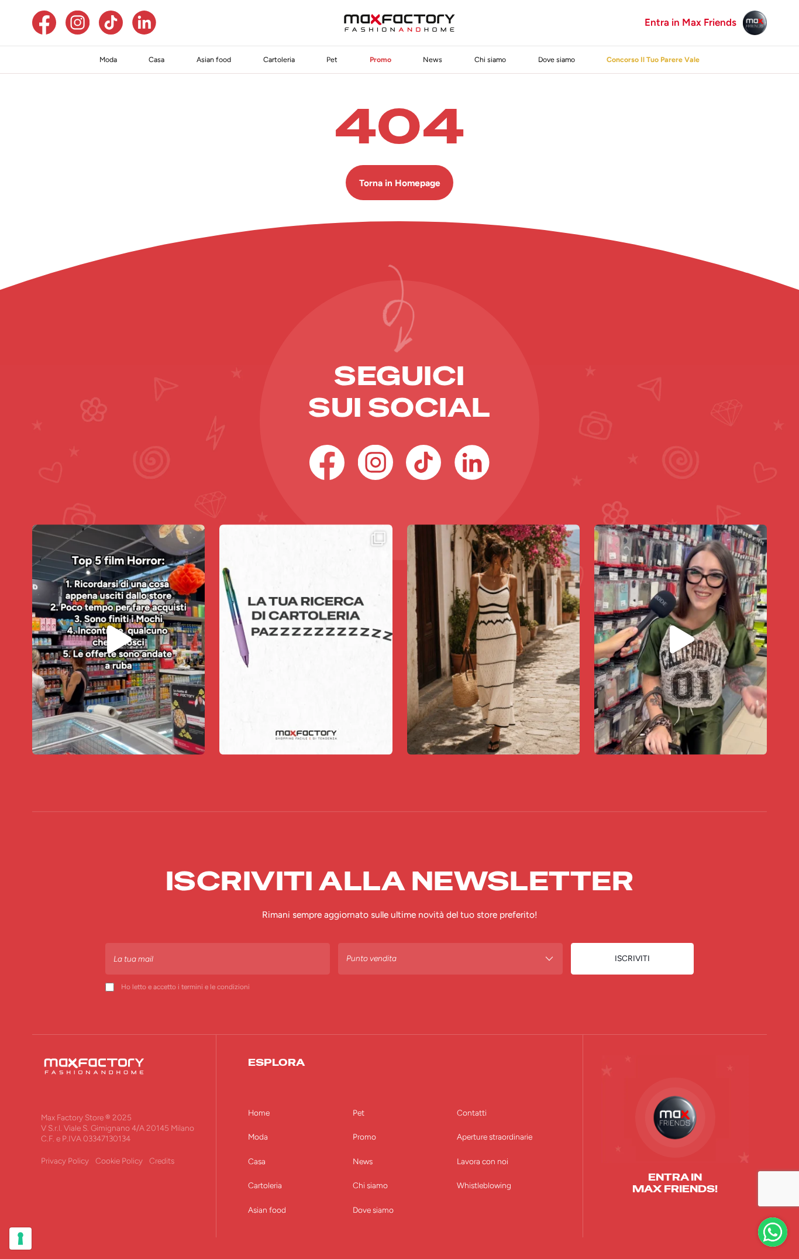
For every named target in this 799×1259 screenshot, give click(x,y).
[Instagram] (77, 23)
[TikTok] (111, 23)
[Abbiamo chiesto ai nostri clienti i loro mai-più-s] (680, 639)
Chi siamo (490, 59)
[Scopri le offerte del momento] (772, 1232)
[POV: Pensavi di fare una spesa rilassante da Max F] (118, 639)
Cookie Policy (119, 1160)
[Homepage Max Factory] (399, 22)
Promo (380, 59)
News (432, 59)
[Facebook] (44, 23)
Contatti (472, 1112)
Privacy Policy (65, 1160)
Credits (161, 1160)
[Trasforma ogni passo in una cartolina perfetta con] (493, 639)
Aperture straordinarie (494, 1136)
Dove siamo (556, 59)
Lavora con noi (482, 1161)
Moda (108, 59)
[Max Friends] (755, 23)
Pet (331, 59)
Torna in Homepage (399, 182)
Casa (156, 59)
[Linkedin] (144, 23)
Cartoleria (279, 59)
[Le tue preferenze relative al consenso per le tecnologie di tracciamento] (20, 1238)
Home (259, 1112)
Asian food (214, 59)
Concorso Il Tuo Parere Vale (653, 59)
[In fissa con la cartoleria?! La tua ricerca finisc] (305, 639)
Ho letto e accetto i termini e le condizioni (185, 987)
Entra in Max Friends (690, 23)
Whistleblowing (484, 1185)
